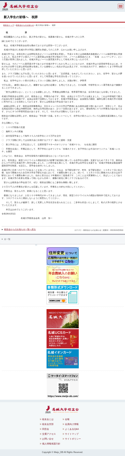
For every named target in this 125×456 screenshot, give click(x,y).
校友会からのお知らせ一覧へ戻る (20, 229)
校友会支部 (48, 424)
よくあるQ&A (72, 429)
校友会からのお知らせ (25, 25)
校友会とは (48, 419)
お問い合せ (48, 438)
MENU (120, 6)
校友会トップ (8, 25)
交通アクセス (49, 434)
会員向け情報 (72, 424)
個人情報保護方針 (51, 443)
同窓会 (45, 429)
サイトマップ (72, 434)
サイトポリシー (73, 438)
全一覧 (7, 239)
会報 (67, 419)
